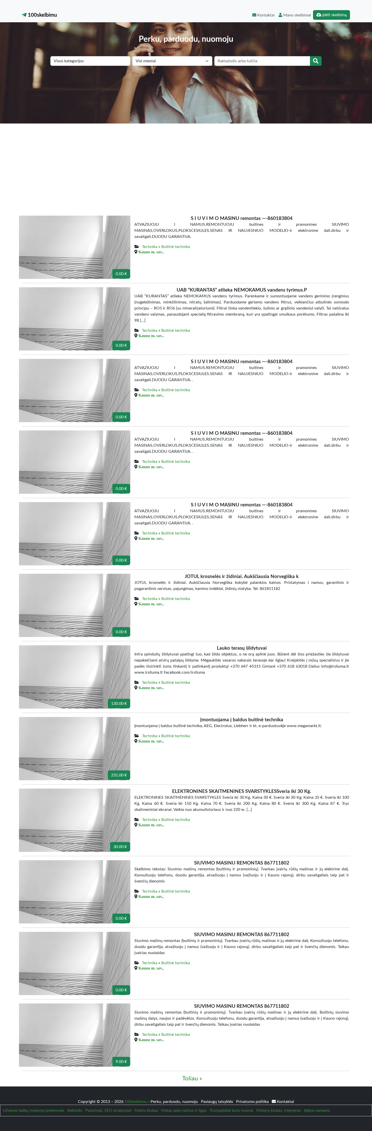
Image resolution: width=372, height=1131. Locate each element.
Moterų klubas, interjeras (278, 1110)
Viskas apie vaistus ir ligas (183, 1110)
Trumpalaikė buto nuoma (231, 1110)
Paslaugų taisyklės (217, 1102)
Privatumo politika (253, 1102)
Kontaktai (265, 15)
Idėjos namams (317, 1110)
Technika (149, 247)
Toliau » (192, 1079)
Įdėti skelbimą (334, 15)
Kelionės (74, 1110)
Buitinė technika (175, 247)
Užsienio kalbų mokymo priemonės (33, 1110)
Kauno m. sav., (151, 252)
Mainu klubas (146, 1110)
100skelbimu (42, 15)
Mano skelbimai (296, 15)
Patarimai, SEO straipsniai (108, 1110)
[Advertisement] (186, 161)
